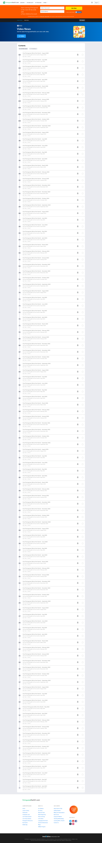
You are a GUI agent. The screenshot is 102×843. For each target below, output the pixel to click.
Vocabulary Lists (26, 814)
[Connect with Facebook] (78, 12)
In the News (40, 818)
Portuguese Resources (28, 820)
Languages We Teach (43, 820)
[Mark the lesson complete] (82, 55)
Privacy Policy (47, 16)
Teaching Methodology (59, 818)
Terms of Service (65, 840)
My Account (56, 814)
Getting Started (57, 810)
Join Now (73, 8)
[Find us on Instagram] (73, 824)
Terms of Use (42, 16)
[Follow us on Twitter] (70, 821)
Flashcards (25, 812)
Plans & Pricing (41, 816)
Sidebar (82, 20)
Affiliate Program (41, 826)
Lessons (22, 2)
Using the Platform (58, 816)
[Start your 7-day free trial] (73, 809)
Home (24, 808)
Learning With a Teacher (59, 820)
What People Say (42, 814)
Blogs (39, 824)
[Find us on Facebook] (76, 821)
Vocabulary (30, 2)
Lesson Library (19, 20)
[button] (92, 2)
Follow (22, 36)
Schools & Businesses (43, 822)
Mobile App (25, 824)
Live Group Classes (27, 818)
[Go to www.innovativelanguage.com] (51, 836)
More (44, 2)
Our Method (40, 808)
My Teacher (38, 2)
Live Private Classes (27, 816)
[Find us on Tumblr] (70, 824)
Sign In (96, 2)
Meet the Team (41, 812)
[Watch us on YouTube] (73, 821)
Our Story (40, 810)
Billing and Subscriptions (59, 812)
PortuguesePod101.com (59, 839)
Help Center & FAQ (58, 808)
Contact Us (56, 822)
